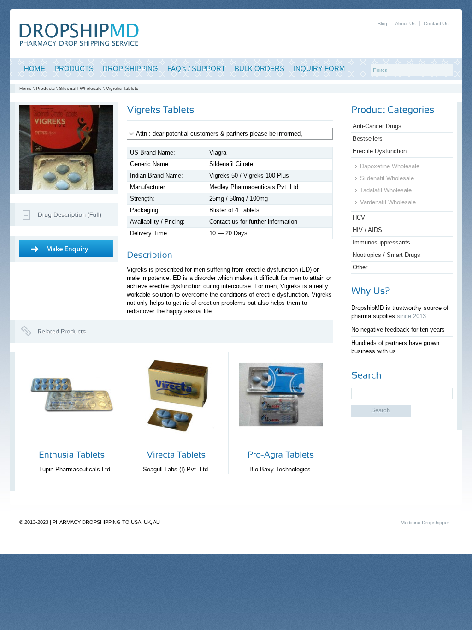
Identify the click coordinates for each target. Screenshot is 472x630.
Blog (382, 23)
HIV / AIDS (367, 229)
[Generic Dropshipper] (79, 44)
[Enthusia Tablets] (72, 443)
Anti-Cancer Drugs (377, 126)
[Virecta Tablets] (176, 443)
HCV (359, 217)
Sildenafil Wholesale (80, 88)
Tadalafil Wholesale (386, 190)
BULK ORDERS (259, 68)
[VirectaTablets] (176, 454)
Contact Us (436, 23)
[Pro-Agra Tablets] (281, 443)
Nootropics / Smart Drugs (386, 254)
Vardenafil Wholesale (388, 202)
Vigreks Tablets (122, 88)
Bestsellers (368, 138)
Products (45, 88)
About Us (405, 23)
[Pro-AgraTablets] (281, 454)
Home (25, 88)
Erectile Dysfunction (380, 151)
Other (360, 267)
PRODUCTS (74, 68)
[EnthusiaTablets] (72, 454)
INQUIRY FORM (319, 68)
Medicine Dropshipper (425, 522)
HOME (34, 68)
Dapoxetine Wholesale (389, 166)
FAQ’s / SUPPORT (196, 68)
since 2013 (411, 316)
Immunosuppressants (381, 242)
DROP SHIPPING (130, 68)
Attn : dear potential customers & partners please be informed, (219, 133)
